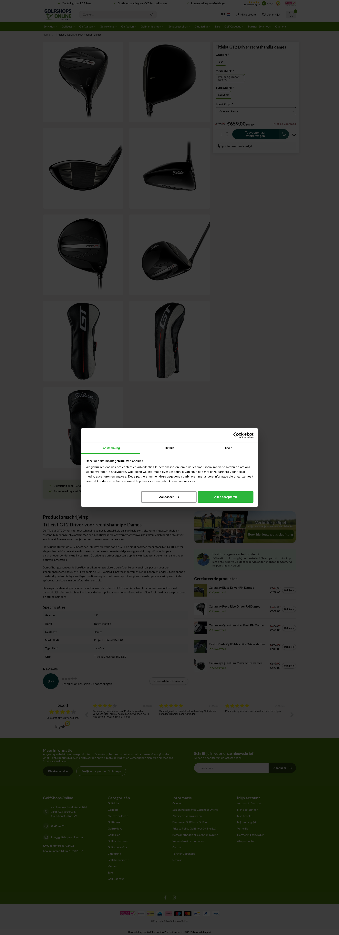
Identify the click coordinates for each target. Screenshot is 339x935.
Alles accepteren (225, 497)
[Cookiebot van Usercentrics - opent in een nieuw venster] (236, 435)
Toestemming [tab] (110, 448)
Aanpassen (166, 497)
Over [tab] (228, 448)
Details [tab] (169, 448)
